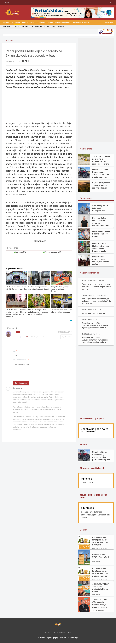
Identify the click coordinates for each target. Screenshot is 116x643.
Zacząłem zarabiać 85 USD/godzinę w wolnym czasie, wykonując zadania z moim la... (95, 325)
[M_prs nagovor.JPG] (53, 258)
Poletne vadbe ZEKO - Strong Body (101, 555)
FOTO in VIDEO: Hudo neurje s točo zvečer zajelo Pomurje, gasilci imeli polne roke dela (100, 247)
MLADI (54, 26)
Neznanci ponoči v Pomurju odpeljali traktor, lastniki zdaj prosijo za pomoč (100, 173)
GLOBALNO (16, 26)
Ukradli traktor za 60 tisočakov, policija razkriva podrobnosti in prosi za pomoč (101, 456)
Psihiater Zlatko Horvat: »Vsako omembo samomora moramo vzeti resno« (101, 222)
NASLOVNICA (8, 22)
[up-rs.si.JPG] (24, 258)
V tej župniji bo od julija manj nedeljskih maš (100, 208)
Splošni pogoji (52, 638)
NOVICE (17, 22)
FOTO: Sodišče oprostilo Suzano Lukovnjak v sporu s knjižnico (100, 260)
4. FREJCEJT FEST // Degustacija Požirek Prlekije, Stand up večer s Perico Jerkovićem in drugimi (100, 603)
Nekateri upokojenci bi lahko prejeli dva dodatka (101, 233)
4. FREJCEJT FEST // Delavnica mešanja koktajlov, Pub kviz (100, 588)
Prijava (6, 3)
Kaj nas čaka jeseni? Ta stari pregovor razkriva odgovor (101, 185)
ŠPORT (32, 22)
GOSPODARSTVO (36, 26)
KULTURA (47, 26)
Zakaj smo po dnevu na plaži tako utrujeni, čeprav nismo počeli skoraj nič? (101, 160)
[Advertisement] (96, 382)
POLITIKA (25, 26)
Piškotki (63, 638)
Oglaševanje (73, 638)
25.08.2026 (109, 22)
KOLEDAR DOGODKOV (62, 22)
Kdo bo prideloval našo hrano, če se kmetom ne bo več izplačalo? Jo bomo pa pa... (96, 301)
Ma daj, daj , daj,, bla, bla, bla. (94, 313)
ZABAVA (61, 26)
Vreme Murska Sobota (80, 22)
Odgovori (66, 337)
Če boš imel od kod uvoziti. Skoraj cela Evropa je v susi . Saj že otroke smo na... (96, 286)
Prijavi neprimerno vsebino (38, 337)
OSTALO (50, 22)
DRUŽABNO (41, 22)
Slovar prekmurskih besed (92, 468)
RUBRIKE (25, 22)
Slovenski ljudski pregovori (92, 418)
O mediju (41, 638)
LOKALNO (6, 26)
